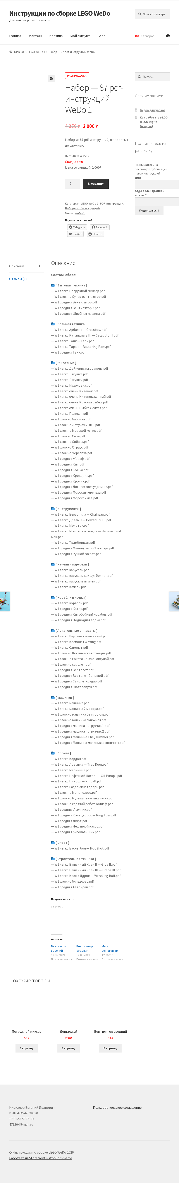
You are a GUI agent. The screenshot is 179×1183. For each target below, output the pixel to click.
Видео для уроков (152, 110)
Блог (101, 36)
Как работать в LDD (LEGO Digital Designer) (154, 121)
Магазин (35, 36)
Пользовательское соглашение (117, 1107)
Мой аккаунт (80, 36)
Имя (138, 178)
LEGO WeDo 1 (36, 52)
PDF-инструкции (111, 203)
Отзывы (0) (18, 279)
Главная (15, 36)
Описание (16, 266)
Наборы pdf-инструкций (82, 208)
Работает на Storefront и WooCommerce (40, 1158)
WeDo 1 (80, 213)
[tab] (26, 266)
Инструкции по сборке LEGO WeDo (59, 13)
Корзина (56, 36)
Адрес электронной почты (149, 193)
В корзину (96, 183)
